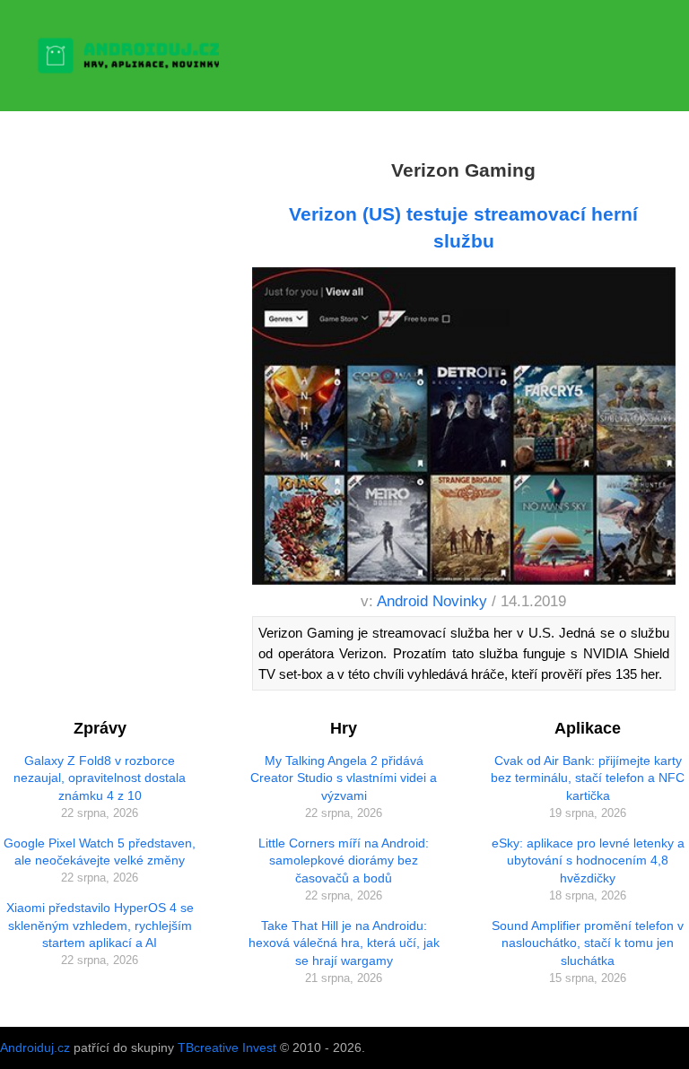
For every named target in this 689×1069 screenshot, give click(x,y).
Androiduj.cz (35, 1047)
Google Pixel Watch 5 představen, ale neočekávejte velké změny (100, 852)
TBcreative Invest (227, 1047)
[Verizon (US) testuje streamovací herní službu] (464, 429)
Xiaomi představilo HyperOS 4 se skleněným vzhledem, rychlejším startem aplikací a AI (100, 925)
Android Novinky (432, 601)
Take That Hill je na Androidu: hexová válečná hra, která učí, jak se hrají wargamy (344, 943)
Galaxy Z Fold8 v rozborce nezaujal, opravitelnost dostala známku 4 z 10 (99, 778)
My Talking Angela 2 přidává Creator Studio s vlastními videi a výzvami (343, 778)
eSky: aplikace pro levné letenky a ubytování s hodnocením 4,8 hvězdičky (588, 860)
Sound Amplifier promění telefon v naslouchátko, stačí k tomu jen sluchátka (588, 943)
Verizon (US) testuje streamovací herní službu (463, 227)
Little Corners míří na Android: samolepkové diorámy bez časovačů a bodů (343, 860)
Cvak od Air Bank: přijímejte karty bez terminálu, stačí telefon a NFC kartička (588, 778)
